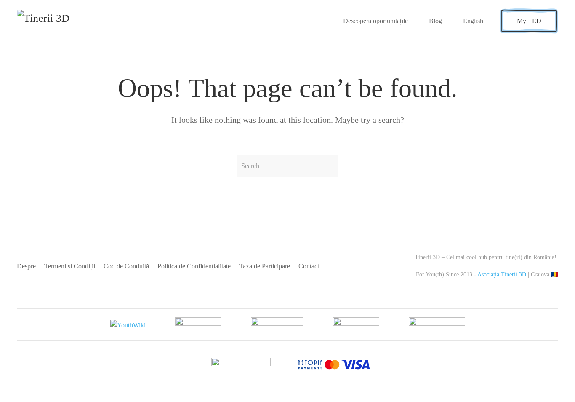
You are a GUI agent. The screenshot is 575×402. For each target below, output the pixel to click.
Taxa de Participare (264, 266)
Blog (435, 20)
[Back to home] (57, 21)
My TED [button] (529, 20)
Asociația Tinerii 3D (501, 274)
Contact (308, 266)
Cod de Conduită (126, 266)
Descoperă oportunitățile (375, 20)
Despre (26, 266)
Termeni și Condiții (69, 266)
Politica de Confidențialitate (194, 266)
